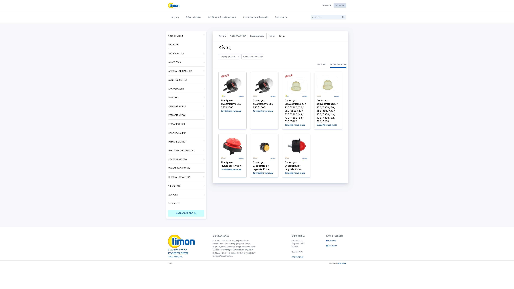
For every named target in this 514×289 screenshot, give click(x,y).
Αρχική (175, 17)
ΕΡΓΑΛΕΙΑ (173, 97)
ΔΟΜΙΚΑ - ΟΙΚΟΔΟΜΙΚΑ (180, 71)
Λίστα (320, 64)
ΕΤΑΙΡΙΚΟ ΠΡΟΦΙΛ (177, 249)
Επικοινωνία (281, 17)
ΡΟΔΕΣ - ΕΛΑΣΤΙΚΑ (177, 159)
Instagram (332, 245)
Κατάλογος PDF (184, 213)
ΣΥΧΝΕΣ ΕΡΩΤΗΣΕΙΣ (178, 253)
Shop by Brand (175, 35)
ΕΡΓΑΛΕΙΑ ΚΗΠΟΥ (177, 115)
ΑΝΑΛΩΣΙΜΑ (174, 62)
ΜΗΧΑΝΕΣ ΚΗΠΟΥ (177, 141)
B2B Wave (342, 263)
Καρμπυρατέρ (257, 36)
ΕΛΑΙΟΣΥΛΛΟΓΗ (176, 88)
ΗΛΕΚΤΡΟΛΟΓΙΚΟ (177, 133)
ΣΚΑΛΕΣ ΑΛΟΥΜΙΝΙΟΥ (179, 168)
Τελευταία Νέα (193, 17)
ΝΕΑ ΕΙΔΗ (173, 44)
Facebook (332, 240)
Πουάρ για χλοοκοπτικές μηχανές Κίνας (261, 166)
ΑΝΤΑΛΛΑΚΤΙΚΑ (176, 53)
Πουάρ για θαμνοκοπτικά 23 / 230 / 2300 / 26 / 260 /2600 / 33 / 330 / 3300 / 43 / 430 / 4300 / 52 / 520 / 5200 (295, 111)
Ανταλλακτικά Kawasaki (255, 17)
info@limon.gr (297, 257)
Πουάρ (272, 36)
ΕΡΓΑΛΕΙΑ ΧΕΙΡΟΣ (177, 106)
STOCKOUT (173, 203)
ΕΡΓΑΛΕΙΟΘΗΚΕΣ (176, 124)
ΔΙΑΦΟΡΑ (173, 194)
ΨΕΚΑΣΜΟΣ (174, 186)
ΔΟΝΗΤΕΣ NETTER (177, 80)
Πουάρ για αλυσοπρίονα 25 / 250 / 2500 (231, 104)
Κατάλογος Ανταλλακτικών (222, 17)
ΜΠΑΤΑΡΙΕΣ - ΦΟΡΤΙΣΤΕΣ (181, 150)
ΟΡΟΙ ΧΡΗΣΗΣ (175, 256)
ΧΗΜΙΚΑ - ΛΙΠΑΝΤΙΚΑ (179, 177)
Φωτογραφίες (337, 64)
